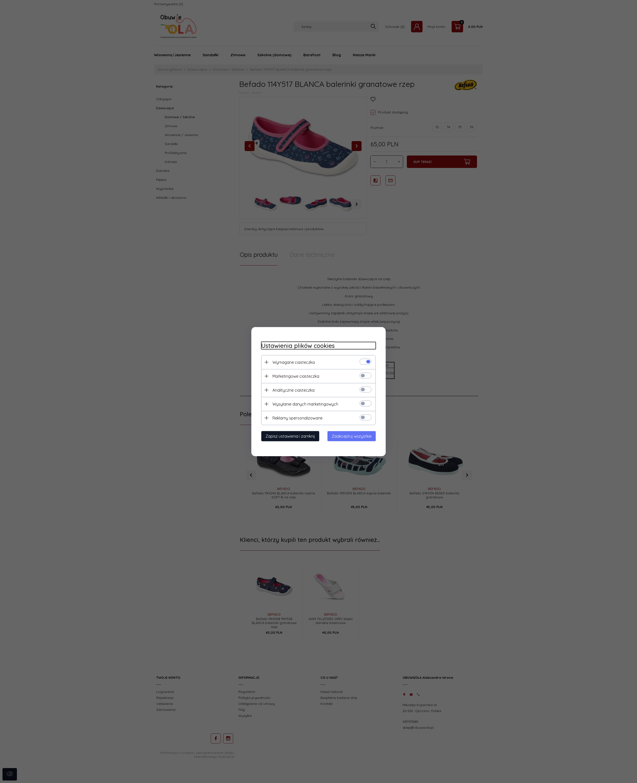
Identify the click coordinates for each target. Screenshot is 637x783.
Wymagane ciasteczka (293, 362)
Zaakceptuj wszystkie (352, 435)
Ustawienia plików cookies (298, 345)
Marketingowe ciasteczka (295, 375)
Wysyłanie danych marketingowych (305, 403)
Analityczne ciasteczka (293, 389)
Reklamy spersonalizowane (297, 417)
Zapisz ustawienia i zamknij (290, 435)
